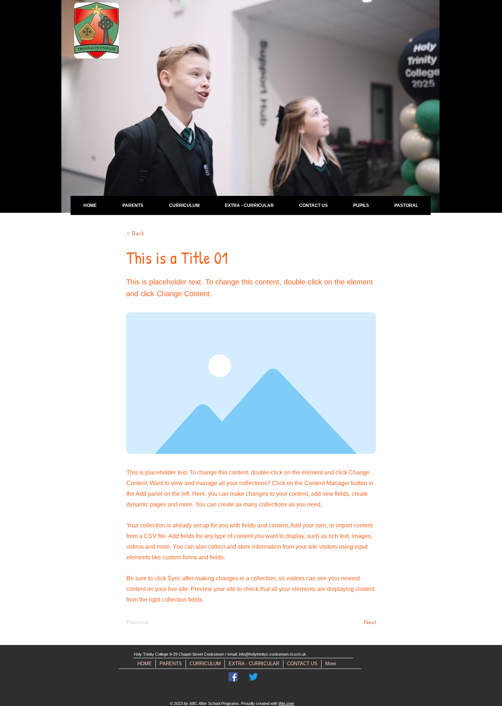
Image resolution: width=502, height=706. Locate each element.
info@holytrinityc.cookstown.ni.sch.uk (272, 654)
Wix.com (286, 703)
